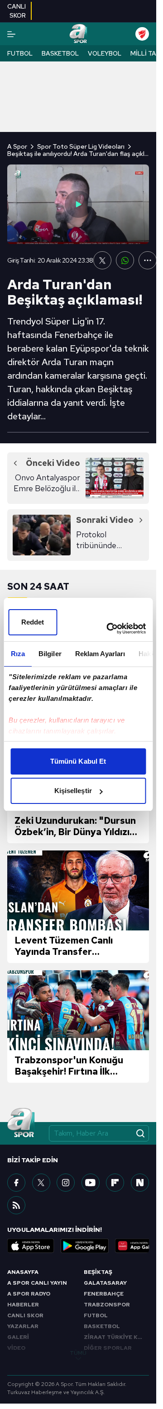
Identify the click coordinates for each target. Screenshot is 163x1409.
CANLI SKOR (25, 1315)
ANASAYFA (22, 1272)
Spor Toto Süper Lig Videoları (81, 146)
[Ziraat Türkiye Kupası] (142, 34)
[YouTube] (91, 1183)
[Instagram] (66, 1183)
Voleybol (104, 53)
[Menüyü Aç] (11, 34)
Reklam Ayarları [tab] (100, 654)
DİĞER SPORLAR (108, 1348)
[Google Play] (85, 1246)
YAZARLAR (22, 1326)
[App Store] (30, 1246)
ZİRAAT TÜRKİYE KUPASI (116, 1337)
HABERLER (23, 1304)
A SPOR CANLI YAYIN (37, 1283)
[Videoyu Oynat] (78, 204)
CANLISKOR (16, 10)
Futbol (20, 53)
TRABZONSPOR (107, 1304)
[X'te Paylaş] (102, 260)
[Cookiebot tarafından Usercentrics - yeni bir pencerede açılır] (109, 628)
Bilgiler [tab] (49, 654)
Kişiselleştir (73, 790)
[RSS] (16, 1205)
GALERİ (18, 1337)
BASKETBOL (102, 1326)
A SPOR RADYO (28, 1293)
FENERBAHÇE (104, 1293)
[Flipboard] (115, 1183)
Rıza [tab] (17, 654)
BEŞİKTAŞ (98, 1272)
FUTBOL (96, 1315)
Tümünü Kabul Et (78, 761)
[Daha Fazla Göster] (148, 260)
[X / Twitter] (41, 1183)
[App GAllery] (138, 1246)
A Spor (17, 146)
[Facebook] (16, 1183)
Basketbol (60, 53)
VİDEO (16, 1348)
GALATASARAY (105, 1283)
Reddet (32, 622)
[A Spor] (78, 34)
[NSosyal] (140, 1183)
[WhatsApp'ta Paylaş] (125, 260)
